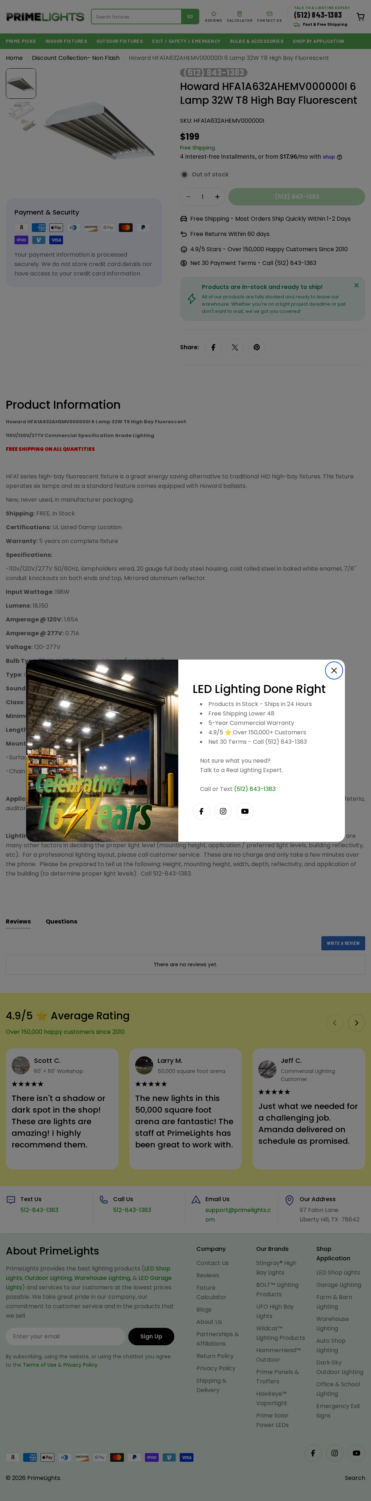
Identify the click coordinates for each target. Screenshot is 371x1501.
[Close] (334, 670)
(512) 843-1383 (255, 789)
